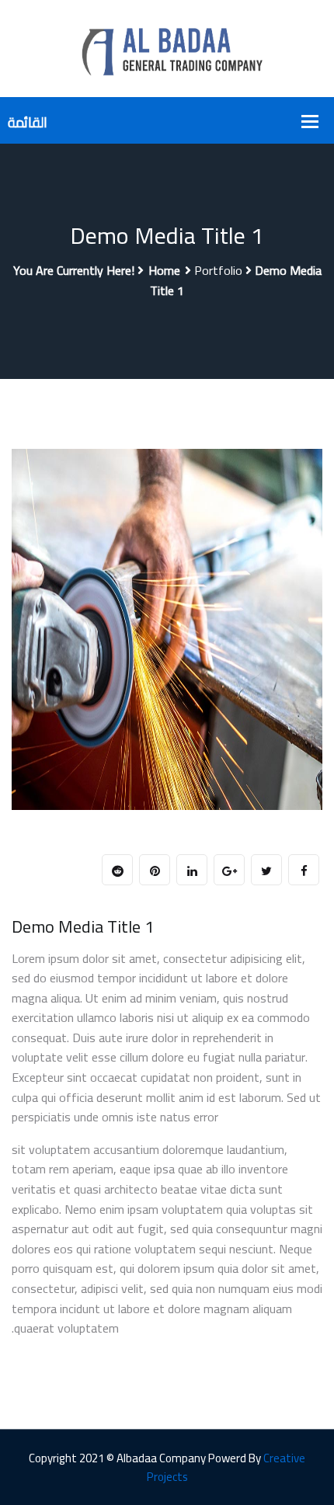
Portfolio (218, 270)
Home (164, 270)
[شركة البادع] (167, 47)
